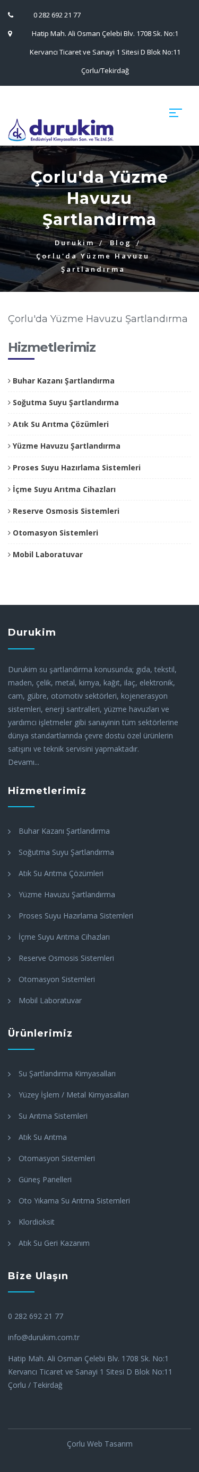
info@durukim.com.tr (44, 1337)
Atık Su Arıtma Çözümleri (60, 424)
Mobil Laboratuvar (47, 554)
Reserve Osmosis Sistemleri (65, 511)
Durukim (74, 242)
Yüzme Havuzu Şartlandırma (65, 446)
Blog (121, 242)
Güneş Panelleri (45, 1179)
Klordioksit (37, 1222)
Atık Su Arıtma (43, 1137)
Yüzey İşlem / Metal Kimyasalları (74, 1095)
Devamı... (23, 762)
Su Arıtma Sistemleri (53, 1116)
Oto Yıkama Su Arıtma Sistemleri (74, 1201)
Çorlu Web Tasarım (100, 1444)
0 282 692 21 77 (57, 15)
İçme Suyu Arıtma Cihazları (63, 489)
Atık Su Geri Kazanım (54, 1243)
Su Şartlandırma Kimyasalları (67, 1073)
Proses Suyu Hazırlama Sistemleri (76, 467)
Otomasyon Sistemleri (54, 533)
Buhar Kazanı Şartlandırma (63, 381)
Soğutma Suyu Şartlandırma (65, 402)
